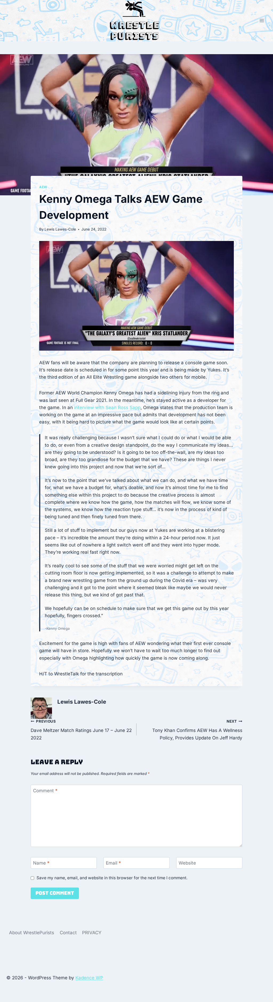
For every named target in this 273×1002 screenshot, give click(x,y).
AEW (43, 187)
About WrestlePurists (31, 932)
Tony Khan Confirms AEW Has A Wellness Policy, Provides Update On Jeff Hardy (197, 729)
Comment (45, 790)
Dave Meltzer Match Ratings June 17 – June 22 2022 (81, 729)
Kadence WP (89, 977)
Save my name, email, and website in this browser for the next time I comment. (112, 877)
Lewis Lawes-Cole (60, 229)
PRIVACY (92, 932)
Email (113, 863)
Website (187, 863)
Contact (68, 932)
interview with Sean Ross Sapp (107, 407)
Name (41, 863)
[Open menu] (262, 21)
